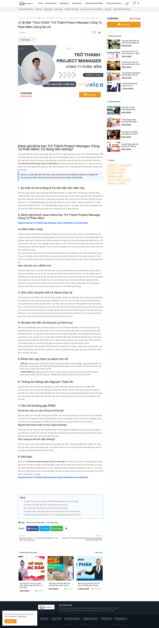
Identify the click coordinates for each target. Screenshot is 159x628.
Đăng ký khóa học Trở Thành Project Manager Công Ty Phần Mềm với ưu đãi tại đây (53, 223)
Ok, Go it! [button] (10, 621)
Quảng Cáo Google (90, 619)
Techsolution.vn (121, 619)
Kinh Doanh (112, 169)
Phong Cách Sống (113, 3)
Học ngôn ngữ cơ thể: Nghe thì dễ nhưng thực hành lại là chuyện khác (52, 511)
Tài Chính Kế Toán (71, 9)
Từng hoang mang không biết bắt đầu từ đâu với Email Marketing (131, 74)
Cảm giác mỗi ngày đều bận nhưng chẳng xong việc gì (46, 505)
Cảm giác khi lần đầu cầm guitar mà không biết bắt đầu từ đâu (130, 133)
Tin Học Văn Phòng (25, 9)
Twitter (46, 528)
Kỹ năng (108, 9)
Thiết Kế (38, 9)
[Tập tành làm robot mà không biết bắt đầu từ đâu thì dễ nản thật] (113, 65)
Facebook (34, 528)
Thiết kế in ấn (106, 619)
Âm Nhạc (121, 183)
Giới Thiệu (44, 619)
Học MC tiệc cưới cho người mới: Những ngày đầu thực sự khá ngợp (51, 501)
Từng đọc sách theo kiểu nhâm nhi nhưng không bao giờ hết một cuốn (52, 515)
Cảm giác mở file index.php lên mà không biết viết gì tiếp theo (130, 108)
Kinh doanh (76, 3)
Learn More (22, 616)
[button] (138, 3)
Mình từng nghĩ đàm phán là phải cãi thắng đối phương (46, 508)
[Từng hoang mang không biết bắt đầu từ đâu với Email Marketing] (113, 76)
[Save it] (94, 32)
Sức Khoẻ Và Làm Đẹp (93, 3)
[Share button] (66, 528)
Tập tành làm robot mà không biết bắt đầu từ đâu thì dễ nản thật (131, 63)
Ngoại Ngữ (48, 9)
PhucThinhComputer (72, 619)
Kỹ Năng (122, 169)
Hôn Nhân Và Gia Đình (121, 9)
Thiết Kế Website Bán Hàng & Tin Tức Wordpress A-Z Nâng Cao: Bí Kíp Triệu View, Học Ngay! (130, 85)
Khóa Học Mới (50, 3)
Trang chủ (21, 18)
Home (40, 3)
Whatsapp (58, 528)
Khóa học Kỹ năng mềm (35, 522)
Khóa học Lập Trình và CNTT (92, 9)
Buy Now (91, 95)
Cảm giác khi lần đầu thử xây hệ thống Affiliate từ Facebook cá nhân (130, 42)
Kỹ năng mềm (32, 18)
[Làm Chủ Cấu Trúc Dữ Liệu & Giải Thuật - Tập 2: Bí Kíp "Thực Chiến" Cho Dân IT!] (113, 55)
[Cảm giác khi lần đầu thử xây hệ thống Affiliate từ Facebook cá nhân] (113, 44)
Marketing (64, 3)
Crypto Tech (56, 619)
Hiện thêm (99, 552)
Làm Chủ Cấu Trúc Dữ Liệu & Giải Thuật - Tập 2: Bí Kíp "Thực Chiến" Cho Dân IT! (131, 52)
